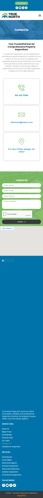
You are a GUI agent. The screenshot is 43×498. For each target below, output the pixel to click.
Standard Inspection (10, 466)
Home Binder (7, 435)
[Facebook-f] (17, 7)
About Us (5, 429)
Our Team (6, 441)
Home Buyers (7, 457)
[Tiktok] (26, 7)
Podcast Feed (7, 438)
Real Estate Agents (9, 463)
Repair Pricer (7, 432)
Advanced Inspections (11, 469)
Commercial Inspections (11, 475)
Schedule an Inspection (11, 447)
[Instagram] (23, 7)
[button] (21, 3)
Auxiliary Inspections (10, 472)
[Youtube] (20, 7)
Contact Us (6, 444)
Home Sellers (7, 460)
